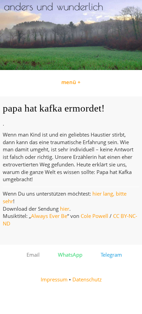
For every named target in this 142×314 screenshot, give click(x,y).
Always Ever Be (49, 216)
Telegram (109, 255)
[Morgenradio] (71, 68)
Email (31, 255)
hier (64, 209)
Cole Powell (94, 216)
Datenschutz (87, 279)
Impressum (54, 279)
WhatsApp (68, 255)
